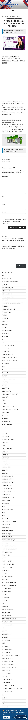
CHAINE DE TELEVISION (8, 345)
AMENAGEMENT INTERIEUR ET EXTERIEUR (12, 303)
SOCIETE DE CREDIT (7, 622)
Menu (14, 11)
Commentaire (5, 176)
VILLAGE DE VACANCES (7, 692)
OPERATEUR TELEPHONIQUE (9, 521)
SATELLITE (5, 600)
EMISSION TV (5, 397)
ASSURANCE (5, 318)
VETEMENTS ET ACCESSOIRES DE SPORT (12, 688)
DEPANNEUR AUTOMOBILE (8, 379)
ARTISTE (4, 315)
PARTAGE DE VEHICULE (7, 537)
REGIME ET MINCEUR (7, 576)
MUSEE (4, 512)
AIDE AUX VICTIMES (7, 294)
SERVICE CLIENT (6, 613)
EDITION (4, 385)
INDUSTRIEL (5, 455)
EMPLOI (4, 400)
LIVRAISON (5, 473)
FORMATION (5, 418)
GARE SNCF (5, 433)
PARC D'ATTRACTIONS (7, 531)
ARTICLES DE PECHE (7, 312)
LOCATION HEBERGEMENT (8, 482)
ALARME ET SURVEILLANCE (8, 297)
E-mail (3, 204)
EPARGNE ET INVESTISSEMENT (9, 406)
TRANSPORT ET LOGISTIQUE (9, 667)
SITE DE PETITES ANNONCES (9, 619)
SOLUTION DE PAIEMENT (8, 625)
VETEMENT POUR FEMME (8, 685)
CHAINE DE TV (5, 348)
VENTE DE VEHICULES (7, 679)
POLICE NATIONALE (7, 552)
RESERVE (4, 594)
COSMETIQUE (5, 364)
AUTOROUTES (5, 324)
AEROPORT (5, 285)
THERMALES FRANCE (7, 658)
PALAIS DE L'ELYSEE (6, 524)
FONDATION (5, 415)
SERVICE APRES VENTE (7, 610)
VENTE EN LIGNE (6, 682)
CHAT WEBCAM (5, 351)
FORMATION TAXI (6, 421)
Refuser (14, 717)
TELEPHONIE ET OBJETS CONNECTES (11, 655)
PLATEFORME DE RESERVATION (9, 549)
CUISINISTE (5, 373)
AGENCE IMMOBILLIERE (7, 288)
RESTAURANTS (5, 597)
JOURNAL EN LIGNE (6, 467)
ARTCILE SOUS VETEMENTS (9, 309)
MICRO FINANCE (6, 500)
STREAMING (5, 637)
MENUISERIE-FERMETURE (8, 491)
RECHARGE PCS (5, 573)
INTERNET (4, 461)
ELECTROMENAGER (6, 391)
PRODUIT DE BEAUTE (7, 561)
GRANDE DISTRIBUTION (8, 439)
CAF (3, 342)
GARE (3, 430)
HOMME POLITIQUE (7, 442)
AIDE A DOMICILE (6, 291)
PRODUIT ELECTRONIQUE (8, 564)
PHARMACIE (7, 159)
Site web (4, 212)
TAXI (3, 643)
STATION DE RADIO (7, 634)
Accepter (6, 717)
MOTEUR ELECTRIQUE (7, 509)
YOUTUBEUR (5, 707)
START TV (4, 631)
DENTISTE (4, 376)
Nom (3, 196)
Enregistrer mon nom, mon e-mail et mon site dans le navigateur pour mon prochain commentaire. (14, 221)
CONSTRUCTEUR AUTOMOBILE (9, 360)
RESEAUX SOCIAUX (6, 588)
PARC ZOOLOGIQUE (6, 534)
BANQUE (4, 327)
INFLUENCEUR (5, 458)
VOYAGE (4, 698)
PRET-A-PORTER (6, 555)
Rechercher (20, 266)
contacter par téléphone (9, 57)
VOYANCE (4, 701)
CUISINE (4, 370)
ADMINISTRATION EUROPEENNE (10, 282)
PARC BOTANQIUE (6, 528)
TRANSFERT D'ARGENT (7, 661)
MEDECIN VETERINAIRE (8, 488)
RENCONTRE (5, 579)
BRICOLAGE (5, 336)
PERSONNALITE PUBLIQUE (8, 540)
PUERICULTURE (5, 570)
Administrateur (16, 16)
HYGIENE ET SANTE (7, 449)
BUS (3, 339)
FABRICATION (5, 412)
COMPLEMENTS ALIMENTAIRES (9, 357)
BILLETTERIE (5, 333)
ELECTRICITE (5, 388)
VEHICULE (4, 676)
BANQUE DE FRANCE (7, 330)
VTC (3, 704)
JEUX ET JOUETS (6, 464)
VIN (3, 695)
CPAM (3, 367)
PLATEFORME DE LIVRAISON (9, 546)
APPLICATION (5, 306)
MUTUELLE (4, 515)
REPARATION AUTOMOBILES (9, 585)
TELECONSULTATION (7, 649)
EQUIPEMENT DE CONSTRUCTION (10, 409)
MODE (3, 506)
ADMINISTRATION (6, 278)
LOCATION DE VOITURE (8, 479)
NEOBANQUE (5, 518)
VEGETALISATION (6, 673)
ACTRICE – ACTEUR (7, 272)
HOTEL (3, 446)
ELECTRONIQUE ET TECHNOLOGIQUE (11, 394)
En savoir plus (13, 32)
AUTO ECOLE (5, 321)
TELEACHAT (5, 646)
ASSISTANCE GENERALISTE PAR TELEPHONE (10, 4)
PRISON (4, 558)
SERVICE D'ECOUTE (6, 616)
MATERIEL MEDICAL (7, 485)
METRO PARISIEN (6, 494)
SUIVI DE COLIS (6, 640)
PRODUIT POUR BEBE (7, 567)
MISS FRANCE (5, 503)
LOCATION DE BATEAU (7, 476)
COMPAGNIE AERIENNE (7, 354)
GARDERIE (4, 427)
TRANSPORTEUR (6, 670)
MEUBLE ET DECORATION (8, 497)
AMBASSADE (5, 300)
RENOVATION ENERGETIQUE (9, 582)
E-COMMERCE (5, 382)
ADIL (3, 275)
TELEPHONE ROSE (6, 652)
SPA (3, 628)
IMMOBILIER (5, 452)
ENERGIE (4, 403)
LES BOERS (4, 470)
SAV (3, 603)
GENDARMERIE (5, 436)
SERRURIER (5, 606)
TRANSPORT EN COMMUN (8, 664)
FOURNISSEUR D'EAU (7, 424)
